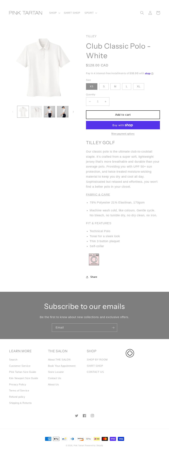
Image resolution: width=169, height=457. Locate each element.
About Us (53, 384)
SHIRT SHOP (95, 365)
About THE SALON (59, 359)
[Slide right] (73, 111)
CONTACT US (95, 372)
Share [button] (93, 276)
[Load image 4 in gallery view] (62, 111)
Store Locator (56, 372)
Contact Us (54, 378)
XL (138, 86)
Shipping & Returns (20, 402)
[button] (54, 13)
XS (91, 86)
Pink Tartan (79, 445)
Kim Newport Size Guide (23, 378)
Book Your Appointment (62, 365)
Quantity (90, 94)
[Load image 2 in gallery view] (36, 111)
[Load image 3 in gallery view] (49, 111)
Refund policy (17, 396)
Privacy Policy (17, 384)
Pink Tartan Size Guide (22, 372)
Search (13, 359)
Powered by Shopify (94, 445)
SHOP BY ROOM (97, 359)
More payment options (123, 133)
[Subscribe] (113, 327)
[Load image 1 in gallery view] (23, 111)
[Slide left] (12, 111)
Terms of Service (19, 390)
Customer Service (20, 365)
